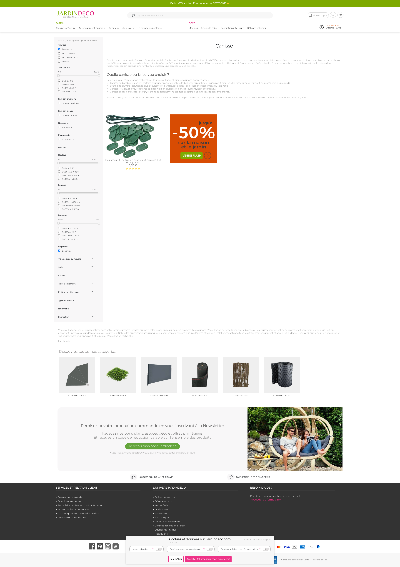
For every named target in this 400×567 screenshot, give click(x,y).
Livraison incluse (69, 115)
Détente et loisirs (256, 28)
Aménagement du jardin (92, 28)
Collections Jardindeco (167, 521)
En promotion (67, 139)
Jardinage (114, 28)
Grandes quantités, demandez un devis (79, 513)
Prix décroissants (70, 57)
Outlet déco (161, 509)
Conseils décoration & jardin (170, 525)
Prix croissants (68, 53)
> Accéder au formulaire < (266, 499)
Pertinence (67, 49)
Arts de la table (209, 28)
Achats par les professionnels (74, 509)
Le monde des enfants (150, 28)
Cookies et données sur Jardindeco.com (200, 539)
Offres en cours (163, 501)
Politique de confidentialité (72, 517)
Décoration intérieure (232, 28)
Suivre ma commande (70, 497)
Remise (65, 61)
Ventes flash (161, 505)
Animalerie (128, 28)
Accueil (61, 40)
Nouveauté (66, 127)
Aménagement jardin (77, 40)
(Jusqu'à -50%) (333, 26)
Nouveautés (161, 513)
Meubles (193, 28)
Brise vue (92, 40)
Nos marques (162, 517)
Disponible (66, 251)
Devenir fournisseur (165, 529)
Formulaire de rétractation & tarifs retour (80, 505)
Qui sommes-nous (165, 497)
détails (174, 542)
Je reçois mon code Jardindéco (152, 446)
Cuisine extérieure (65, 28)
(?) (153, 549)
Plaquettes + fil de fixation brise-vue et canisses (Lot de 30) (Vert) (133, 161)
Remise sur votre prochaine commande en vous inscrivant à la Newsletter (152, 426)
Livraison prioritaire (70, 103)
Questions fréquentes (69, 501)
